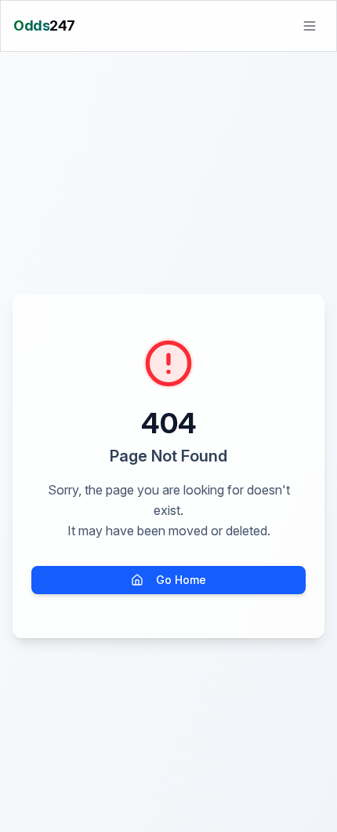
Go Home (181, 579)
